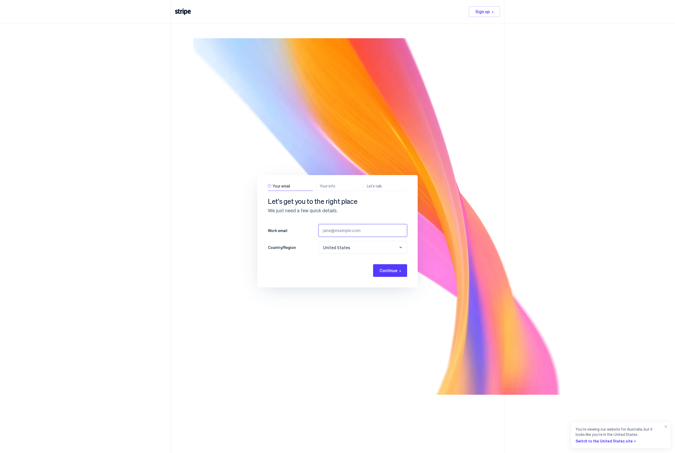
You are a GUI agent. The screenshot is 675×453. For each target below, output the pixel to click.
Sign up (482, 11)
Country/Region (282, 247)
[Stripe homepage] (183, 11)
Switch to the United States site (604, 440)
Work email (277, 230)
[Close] (665, 435)
